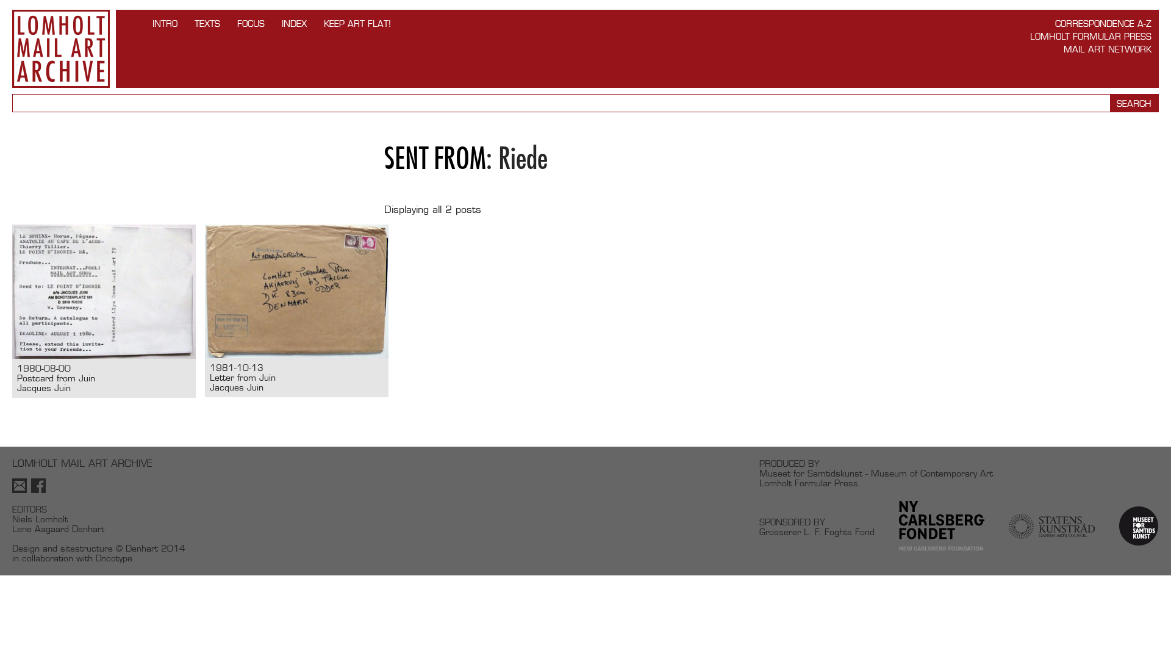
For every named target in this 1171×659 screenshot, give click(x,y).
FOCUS (251, 23)
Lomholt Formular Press (1090, 36)
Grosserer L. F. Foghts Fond (817, 532)
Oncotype (114, 558)
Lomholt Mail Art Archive (61, 49)
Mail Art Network (1107, 49)
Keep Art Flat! (357, 23)
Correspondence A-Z (1103, 23)
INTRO (164, 23)
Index (294, 23)
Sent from (435, 158)
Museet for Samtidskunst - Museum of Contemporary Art (876, 473)
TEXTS (207, 23)
